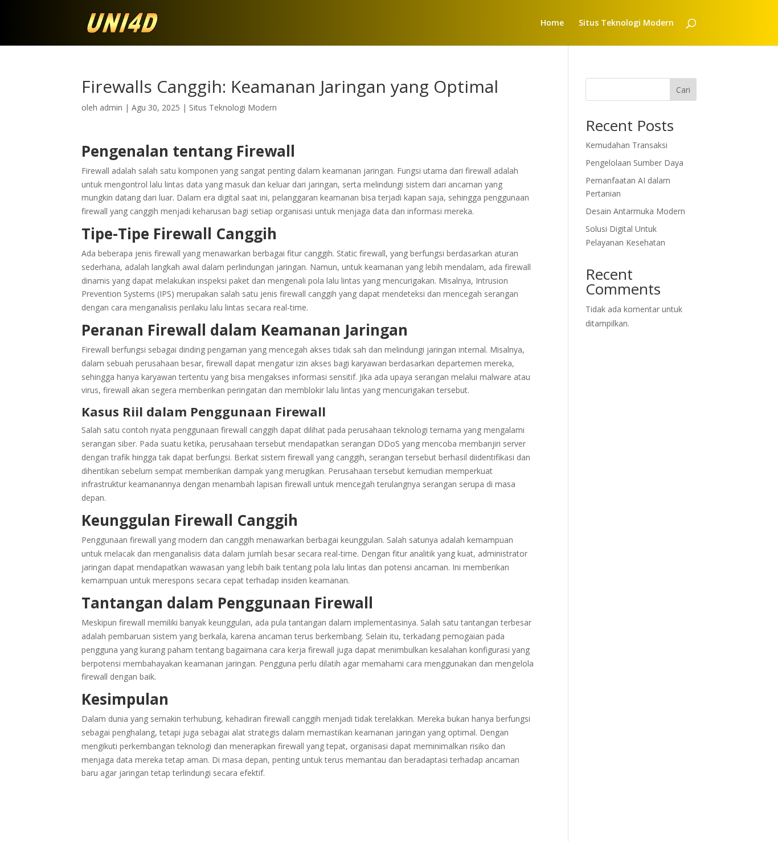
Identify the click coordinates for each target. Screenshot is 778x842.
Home (552, 23)
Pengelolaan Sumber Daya (634, 162)
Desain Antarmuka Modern (635, 211)
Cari (683, 89)
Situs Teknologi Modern (626, 23)
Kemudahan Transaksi (626, 145)
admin (111, 107)
